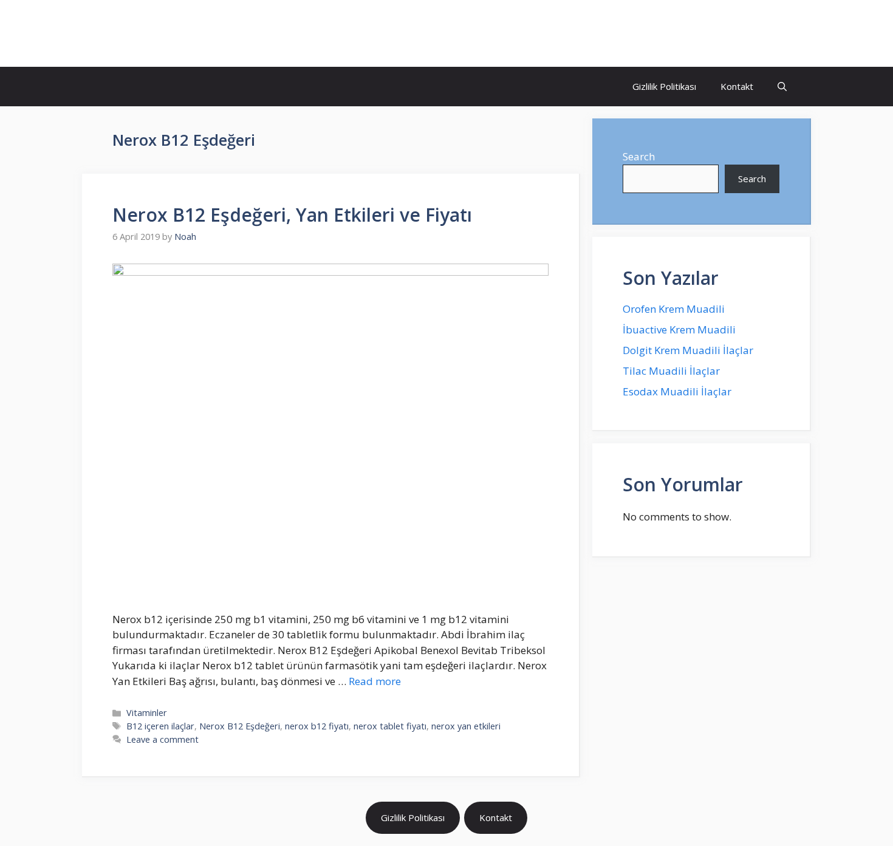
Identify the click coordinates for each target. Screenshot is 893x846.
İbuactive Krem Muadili (679, 329)
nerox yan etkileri (466, 726)
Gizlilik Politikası (664, 86)
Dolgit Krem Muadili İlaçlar (688, 350)
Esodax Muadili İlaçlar (677, 391)
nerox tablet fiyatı (390, 726)
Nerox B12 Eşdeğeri (239, 726)
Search (639, 156)
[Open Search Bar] (782, 86)
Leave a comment (162, 739)
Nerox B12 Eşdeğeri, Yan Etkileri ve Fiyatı (292, 214)
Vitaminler (146, 712)
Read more (375, 681)
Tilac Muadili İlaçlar (671, 371)
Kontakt (736, 86)
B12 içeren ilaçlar (160, 726)
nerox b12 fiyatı (317, 726)
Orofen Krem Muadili (674, 309)
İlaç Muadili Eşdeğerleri (195, 33)
